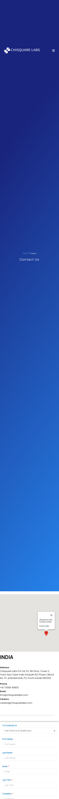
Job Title (6, 780)
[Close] (51, 615)
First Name (7, 739)
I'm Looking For (9, 725)
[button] (46, 633)
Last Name (7, 753)
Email (5, 766)
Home (25, 253)
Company (7, 794)
